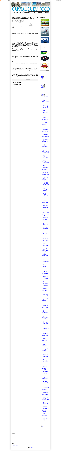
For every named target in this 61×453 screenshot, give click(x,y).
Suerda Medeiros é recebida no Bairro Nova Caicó (44, 125)
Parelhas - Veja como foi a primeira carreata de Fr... (45, 142)
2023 (42, 76)
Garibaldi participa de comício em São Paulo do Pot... (45, 135)
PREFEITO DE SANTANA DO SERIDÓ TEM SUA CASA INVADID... (45, 185)
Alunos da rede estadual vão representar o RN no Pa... (45, 147)
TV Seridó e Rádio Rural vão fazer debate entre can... (45, 326)
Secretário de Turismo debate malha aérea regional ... (45, 361)
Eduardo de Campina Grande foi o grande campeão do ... (45, 377)
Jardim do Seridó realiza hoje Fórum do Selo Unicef (45, 107)
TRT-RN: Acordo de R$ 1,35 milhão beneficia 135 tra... (45, 372)
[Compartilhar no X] (28, 79)
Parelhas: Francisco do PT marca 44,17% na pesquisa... (45, 385)
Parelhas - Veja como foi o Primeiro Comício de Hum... (45, 140)
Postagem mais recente (15, 103)
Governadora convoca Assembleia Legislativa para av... (45, 364)
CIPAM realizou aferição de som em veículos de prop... (45, 286)
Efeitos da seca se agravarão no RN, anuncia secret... (44, 289)
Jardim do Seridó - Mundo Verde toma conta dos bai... (45, 400)
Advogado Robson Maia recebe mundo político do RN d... (45, 238)
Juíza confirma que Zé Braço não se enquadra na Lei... (45, 321)
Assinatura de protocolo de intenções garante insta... (45, 336)
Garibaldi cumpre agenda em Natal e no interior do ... (45, 175)
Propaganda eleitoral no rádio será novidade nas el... (45, 259)
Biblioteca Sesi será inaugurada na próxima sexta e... (45, 281)
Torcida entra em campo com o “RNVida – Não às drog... (45, 178)
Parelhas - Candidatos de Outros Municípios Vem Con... (45, 264)
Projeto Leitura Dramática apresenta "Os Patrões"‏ (45, 303)
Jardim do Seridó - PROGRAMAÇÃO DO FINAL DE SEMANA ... (45, 271)
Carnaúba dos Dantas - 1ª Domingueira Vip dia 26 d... (45, 198)
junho (43, 420)
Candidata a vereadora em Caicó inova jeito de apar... (45, 203)
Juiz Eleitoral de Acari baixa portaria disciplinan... (45, 313)
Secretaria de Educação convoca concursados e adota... (45, 387)
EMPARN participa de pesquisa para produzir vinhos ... (45, 316)
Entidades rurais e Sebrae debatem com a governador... (45, 366)
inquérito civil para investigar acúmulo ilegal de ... (44, 346)
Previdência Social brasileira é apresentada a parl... (45, 105)
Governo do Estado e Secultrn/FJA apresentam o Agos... (45, 200)
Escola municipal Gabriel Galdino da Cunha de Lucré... (45, 419)
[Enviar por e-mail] (26, 79)
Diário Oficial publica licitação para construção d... (44, 339)
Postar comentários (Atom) (18, 105)
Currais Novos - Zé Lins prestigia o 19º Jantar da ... (45, 323)
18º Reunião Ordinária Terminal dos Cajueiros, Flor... (45, 162)
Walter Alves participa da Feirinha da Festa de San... (45, 223)
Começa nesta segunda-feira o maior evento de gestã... (45, 236)
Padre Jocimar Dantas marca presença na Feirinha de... (45, 217)
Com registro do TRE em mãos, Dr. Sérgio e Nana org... (45, 190)
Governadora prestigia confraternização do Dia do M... (45, 278)
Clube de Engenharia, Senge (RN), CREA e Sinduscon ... (45, 205)
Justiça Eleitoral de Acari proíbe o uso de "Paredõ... (45, 311)
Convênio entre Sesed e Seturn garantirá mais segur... (45, 231)
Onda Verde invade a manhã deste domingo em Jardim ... (45, 173)
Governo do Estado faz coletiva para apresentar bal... (45, 296)
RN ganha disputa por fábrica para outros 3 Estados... (45, 318)
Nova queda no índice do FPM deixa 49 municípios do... (45, 414)
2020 (42, 79)
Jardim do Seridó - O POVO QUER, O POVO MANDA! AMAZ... (45, 165)
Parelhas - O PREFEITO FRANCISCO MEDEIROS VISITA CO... (45, 403)
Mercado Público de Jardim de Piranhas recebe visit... (45, 195)
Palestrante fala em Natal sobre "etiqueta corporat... (45, 344)
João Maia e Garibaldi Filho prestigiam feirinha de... (45, 251)
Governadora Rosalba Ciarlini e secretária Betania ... (45, 249)
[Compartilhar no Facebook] (29, 79)
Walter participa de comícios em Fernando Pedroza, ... (45, 170)
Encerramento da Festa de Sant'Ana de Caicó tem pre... (45, 167)
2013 (42, 87)
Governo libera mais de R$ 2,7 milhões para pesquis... (45, 100)
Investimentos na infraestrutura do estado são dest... (44, 351)
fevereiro (43, 425)
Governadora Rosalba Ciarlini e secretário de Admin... (45, 129)
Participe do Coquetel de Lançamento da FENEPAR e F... (45, 256)
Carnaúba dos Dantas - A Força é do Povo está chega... (45, 112)
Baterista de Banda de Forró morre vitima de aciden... (45, 150)
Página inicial (25, 103)
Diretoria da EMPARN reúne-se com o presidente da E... (45, 308)
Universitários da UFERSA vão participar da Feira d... (45, 102)
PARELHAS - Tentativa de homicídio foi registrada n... (45, 152)
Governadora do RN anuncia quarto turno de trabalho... (45, 117)
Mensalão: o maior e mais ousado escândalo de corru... (45, 123)
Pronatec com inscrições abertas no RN (45, 127)
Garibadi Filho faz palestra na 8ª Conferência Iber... (44, 406)
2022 (42, 77)
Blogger (32, 447)
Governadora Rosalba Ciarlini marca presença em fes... (45, 212)
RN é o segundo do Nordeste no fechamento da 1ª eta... (45, 145)
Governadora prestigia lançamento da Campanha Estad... (45, 294)
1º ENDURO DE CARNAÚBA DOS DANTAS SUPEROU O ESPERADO (45, 382)
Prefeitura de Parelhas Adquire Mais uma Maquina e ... (45, 241)
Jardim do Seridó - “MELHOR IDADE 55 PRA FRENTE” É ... (45, 411)
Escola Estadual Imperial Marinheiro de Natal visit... (45, 395)
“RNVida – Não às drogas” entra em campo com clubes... (45, 193)
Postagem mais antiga (35, 103)
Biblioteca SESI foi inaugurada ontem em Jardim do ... (45, 188)
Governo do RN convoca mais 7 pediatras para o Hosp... (45, 120)
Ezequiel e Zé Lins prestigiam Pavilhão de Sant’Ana (45, 408)
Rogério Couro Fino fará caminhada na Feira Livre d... (45, 274)
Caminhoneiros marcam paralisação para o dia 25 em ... (45, 331)
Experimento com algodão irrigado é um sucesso (45, 301)
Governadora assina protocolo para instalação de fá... (44, 374)
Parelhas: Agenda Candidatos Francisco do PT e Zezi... (45, 356)
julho (42, 95)
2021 (42, 78)
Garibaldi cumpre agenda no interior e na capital (45, 210)
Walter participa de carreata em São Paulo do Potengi (45, 160)
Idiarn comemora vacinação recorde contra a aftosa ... (44, 233)
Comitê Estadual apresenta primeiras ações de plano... (45, 369)
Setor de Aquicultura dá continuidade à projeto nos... (45, 306)
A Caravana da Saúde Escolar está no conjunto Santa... (45, 115)
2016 (42, 84)
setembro (43, 93)
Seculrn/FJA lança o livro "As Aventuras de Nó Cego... (45, 299)
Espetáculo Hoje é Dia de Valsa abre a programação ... (45, 254)
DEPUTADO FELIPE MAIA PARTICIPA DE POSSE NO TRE (45, 215)
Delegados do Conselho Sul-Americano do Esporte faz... (45, 208)
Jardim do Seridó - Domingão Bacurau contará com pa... (45, 180)
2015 (42, 85)
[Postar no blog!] (27, 79)
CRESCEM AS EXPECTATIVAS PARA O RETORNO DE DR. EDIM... (45, 228)
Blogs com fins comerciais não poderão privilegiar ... (45, 261)
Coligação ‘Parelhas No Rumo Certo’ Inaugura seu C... (45, 225)
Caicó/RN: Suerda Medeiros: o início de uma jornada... (45, 291)
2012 (42, 88)
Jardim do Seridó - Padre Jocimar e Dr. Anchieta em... (45, 132)
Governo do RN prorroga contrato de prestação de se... (45, 359)
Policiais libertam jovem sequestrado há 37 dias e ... (45, 328)
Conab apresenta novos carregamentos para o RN (45, 393)
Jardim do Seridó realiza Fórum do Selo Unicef (45, 276)
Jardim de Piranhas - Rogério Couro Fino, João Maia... (45, 398)
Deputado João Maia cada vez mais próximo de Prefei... (45, 220)
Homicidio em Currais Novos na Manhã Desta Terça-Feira (45, 349)
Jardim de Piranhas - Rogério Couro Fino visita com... (45, 416)
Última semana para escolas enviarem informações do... (44, 341)
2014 (42, 86)
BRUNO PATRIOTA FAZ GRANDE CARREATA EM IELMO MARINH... (45, 183)
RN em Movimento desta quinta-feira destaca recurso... (45, 246)
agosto (43, 94)
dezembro (43, 89)
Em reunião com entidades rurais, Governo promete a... (45, 269)
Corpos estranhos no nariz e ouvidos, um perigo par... (45, 333)
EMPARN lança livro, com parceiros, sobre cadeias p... (45, 137)
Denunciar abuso (15, 445)
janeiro (43, 426)
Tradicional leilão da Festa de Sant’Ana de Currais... (45, 390)
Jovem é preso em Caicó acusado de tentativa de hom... (45, 155)
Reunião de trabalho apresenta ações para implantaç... (45, 283)
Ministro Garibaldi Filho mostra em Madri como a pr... (45, 379)
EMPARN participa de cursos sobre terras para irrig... (45, 110)
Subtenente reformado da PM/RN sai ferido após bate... (45, 157)
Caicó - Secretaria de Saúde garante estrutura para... (44, 266)
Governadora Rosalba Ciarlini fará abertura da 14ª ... (45, 97)
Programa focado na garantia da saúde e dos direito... (45, 244)
